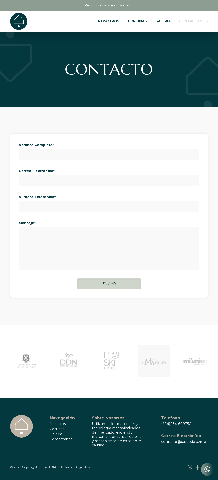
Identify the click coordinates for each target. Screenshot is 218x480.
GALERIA (163, 21)
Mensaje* (27, 223)
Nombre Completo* (36, 145)
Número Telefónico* (37, 197)
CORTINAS (137, 21)
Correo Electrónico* (37, 171)
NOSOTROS (108, 21)
